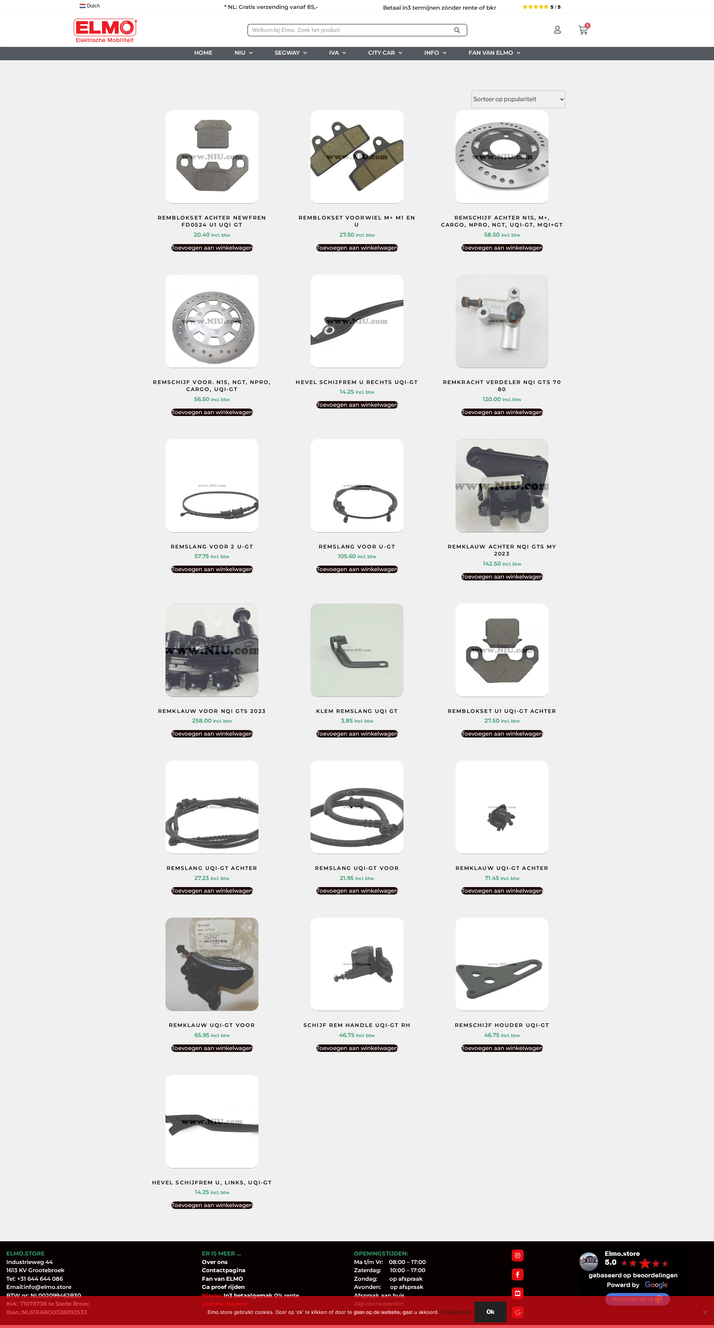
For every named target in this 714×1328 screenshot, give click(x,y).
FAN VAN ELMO (491, 52)
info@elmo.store (47, 1286)
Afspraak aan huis (379, 1295)
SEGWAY (287, 52)
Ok (490, 1311)
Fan (207, 1278)
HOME (203, 52)
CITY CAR (381, 52)
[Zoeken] (457, 30)
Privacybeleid (455, 1312)
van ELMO (228, 1278)
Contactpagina (223, 1270)
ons (222, 1261)
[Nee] (704, 1312)
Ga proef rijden (223, 1286)
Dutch (93, 6)
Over (209, 1261)
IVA (334, 52)
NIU (240, 52)
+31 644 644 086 (40, 1278)
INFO (431, 52)
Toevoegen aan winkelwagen (212, 247)
